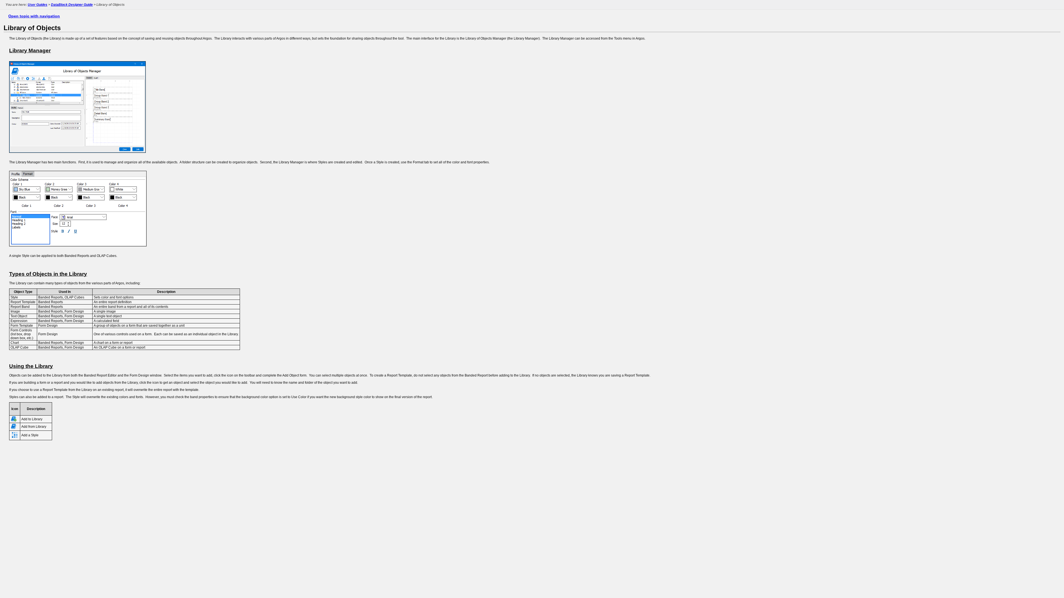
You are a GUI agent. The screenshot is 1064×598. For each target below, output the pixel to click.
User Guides (37, 5)
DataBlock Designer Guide (72, 5)
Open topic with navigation (34, 16)
